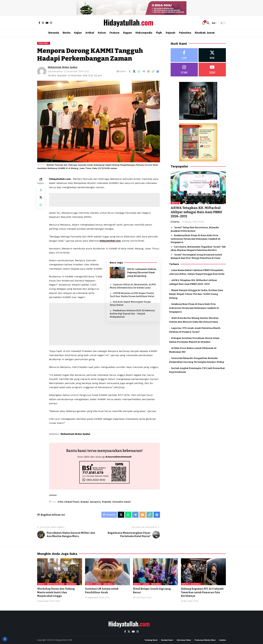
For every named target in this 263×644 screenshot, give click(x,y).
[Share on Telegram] (144, 71)
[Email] (148, 71)
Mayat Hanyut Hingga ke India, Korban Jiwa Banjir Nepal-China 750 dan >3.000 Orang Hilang (196, 294)
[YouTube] (47, 23)
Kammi (85, 502)
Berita (175, 203)
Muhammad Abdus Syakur (62, 67)
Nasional (43, 43)
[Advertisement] (104, 200)
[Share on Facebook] (129, 71)
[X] (43, 23)
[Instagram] (51, 23)
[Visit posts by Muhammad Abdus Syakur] (41, 71)
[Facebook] (39, 23)
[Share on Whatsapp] (139, 71)
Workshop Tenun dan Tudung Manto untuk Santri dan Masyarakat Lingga (56, 592)
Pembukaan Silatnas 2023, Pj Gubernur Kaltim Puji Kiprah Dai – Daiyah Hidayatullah (132, 313)
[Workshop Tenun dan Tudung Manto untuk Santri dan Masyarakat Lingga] (59, 571)
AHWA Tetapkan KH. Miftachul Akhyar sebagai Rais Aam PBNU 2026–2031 (196, 212)
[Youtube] (212, 70)
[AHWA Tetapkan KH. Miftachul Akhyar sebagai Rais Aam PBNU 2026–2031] (198, 187)
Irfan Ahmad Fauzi (68, 502)
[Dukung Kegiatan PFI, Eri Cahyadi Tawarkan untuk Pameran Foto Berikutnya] (203, 571)
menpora (95, 502)
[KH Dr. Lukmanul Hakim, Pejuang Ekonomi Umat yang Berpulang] (117, 272)
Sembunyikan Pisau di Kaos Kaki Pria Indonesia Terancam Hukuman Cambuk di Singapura (195, 239)
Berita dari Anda (55, 584)
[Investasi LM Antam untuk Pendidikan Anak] (107, 571)
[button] (208, 22)
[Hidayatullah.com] (131, 23)
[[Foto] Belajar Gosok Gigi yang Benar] (155, 571)
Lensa (98, 584)
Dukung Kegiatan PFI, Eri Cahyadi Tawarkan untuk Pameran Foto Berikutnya (202, 592)
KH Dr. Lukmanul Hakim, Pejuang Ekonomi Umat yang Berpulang (142, 272)
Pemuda (106, 502)
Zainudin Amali (121, 502)
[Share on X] (134, 71)
